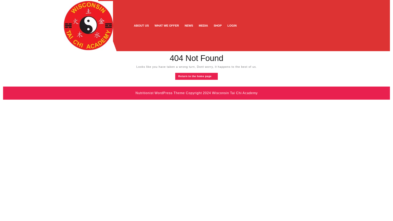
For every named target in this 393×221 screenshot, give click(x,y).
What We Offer (167, 25)
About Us (141, 25)
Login (232, 25)
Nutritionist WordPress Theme (160, 93)
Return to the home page (198, 77)
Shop (218, 25)
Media (203, 25)
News (189, 25)
